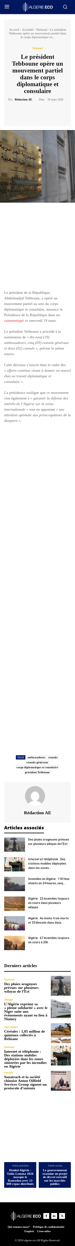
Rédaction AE (23, 99)
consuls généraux (37, 762)
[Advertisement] (37, 248)
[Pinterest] (42, 112)
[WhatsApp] (52, 112)
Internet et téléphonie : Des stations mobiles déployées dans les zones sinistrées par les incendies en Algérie (25, 1058)
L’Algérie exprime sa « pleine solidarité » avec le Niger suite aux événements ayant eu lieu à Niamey (26, 1011)
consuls (53, 757)
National (41, 29)
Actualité (28, 29)
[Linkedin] (54, 1216)
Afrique (8, 999)
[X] (33, 112)
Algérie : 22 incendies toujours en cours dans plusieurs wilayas (48, 903)
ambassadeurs (36, 757)
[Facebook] (23, 112)
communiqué (14, 320)
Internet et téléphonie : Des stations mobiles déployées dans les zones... (47, 864)
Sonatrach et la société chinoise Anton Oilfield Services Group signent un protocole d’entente (25, 1082)
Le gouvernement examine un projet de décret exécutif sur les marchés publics (54, 1177)
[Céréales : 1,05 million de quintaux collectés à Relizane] (61, 1033)
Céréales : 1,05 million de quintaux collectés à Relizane (24, 1035)
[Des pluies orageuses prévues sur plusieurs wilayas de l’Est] (14, 844)
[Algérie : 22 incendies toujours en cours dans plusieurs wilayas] (14, 903)
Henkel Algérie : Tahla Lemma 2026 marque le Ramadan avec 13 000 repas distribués (20, 1177)
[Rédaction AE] (37, 796)
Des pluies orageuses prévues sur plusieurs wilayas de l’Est (21, 987)
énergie (8, 1072)
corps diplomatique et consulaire (37, 767)
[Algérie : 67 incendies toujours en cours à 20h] (14, 943)
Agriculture (11, 1027)
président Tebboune (37, 772)
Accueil (14, 29)
